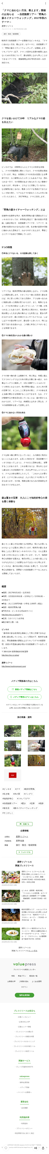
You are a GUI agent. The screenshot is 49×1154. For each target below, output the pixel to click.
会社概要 (24, 1108)
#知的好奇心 (8, 799)
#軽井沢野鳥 (29, 789)
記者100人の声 (24, 1022)
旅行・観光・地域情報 (11, 34)
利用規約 (24, 1123)
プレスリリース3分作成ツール (24, 1046)
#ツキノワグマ (23, 799)
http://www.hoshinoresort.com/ (14, 666)
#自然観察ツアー (10, 803)
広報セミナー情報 (24, 1027)
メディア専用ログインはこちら (26, 697)
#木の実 (16, 794)
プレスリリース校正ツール (24, 1051)
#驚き (23, 803)
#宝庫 (32, 803)
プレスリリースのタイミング (24, 1041)
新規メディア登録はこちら (26, 689)
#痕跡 (41, 803)
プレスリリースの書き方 (24, 1032)
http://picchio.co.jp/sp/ (10, 615)
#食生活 (6, 808)
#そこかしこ (8, 813)
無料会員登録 (24, 995)
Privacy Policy (30, 1147)
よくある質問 (36, 981)
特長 (13, 976)
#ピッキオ (7, 789)
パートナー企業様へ (24, 1092)
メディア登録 (24, 1087)
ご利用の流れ (23, 981)
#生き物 (6, 794)
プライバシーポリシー (24, 1128)
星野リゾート (7, 26)
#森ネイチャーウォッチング (25, 808)
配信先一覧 (33, 976)
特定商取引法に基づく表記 (24, 1133)
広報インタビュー (24, 1017)
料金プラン (22, 976)
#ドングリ (28, 794)
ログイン (24, 987)
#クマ (17, 789)
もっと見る (33, 951)
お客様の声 (11, 981)
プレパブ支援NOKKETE (24, 1067)
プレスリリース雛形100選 (24, 1036)
